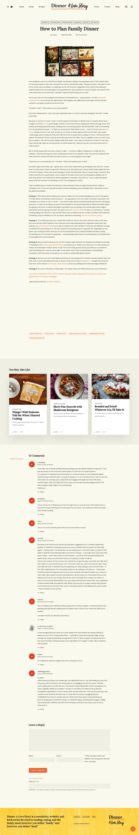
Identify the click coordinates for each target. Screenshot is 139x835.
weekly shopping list (37, 338)
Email (59, 756)
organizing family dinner (77, 333)
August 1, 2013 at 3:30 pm (45, 674)
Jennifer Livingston (53, 282)
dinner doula (49, 333)
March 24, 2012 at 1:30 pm (45, 465)
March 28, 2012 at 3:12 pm (45, 657)
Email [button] (94, 816)
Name (31, 756)
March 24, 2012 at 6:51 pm (45, 523)
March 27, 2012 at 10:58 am (45, 628)
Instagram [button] (86, 816)
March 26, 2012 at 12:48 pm (45, 602)
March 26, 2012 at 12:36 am (45, 540)
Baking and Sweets (19, 377)
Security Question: (36, 778)
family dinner (61, 333)
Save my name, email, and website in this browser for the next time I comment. (97, 759)
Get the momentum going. (92, 215)
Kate (45, 124)
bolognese (85, 261)
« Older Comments (16, 459)
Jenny (55, 35)
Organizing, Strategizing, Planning (66, 22)
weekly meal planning (96, 333)
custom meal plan (36, 333)
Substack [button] (77, 816)
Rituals (95, 22)
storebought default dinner (53, 245)
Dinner (45, 22)
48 (22, 432)
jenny (56, 432)
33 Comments (81, 35)
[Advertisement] (69, 310)
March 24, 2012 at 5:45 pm (45, 501)
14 (104, 432)
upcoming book (44, 226)
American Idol (77, 210)
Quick (86, 22)
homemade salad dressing (57, 264)
